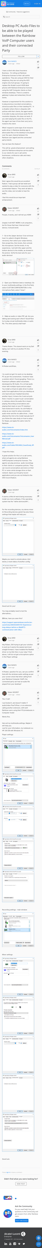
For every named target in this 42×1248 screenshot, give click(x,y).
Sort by (37, 169)
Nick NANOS (12, 61)
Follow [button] (21, 56)
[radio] (38, 61)
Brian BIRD (11, 174)
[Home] (8, 3)
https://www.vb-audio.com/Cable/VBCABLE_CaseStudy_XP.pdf (18, 445)
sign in (8, 1172)
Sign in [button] (37, 4)
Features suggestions (23, 12)
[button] (27, 3)
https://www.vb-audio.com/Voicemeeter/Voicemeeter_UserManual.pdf (18, 436)
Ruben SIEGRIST (13, 208)
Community (12, 12)
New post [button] (21, 1184)
